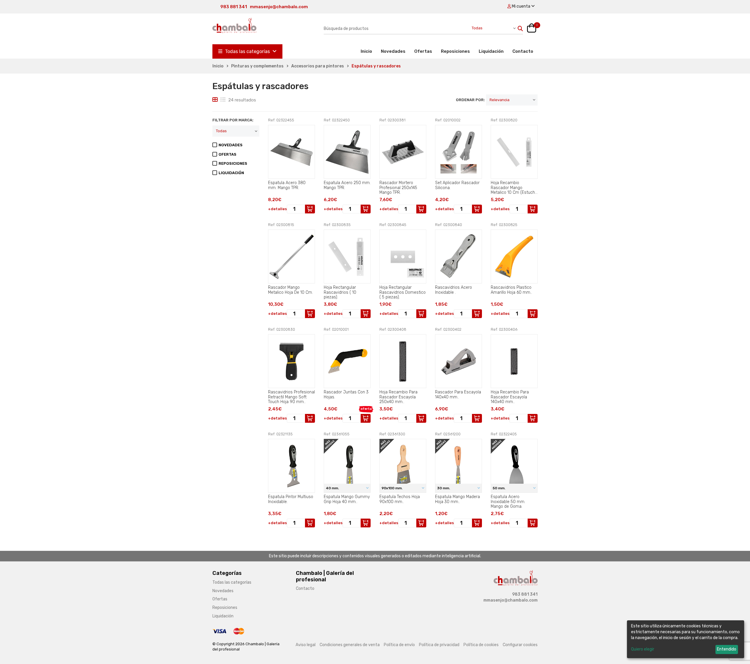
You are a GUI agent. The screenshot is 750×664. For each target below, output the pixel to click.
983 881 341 (233, 6)
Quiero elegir (642, 649)
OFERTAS (227, 154)
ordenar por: (470, 100)
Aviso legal (306, 644)
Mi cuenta (521, 6)
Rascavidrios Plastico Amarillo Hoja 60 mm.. (511, 290)
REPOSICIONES (233, 163)
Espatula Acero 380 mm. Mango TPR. (287, 185)
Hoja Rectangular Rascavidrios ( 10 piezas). (340, 292)
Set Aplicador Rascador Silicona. (457, 185)
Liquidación (491, 51)
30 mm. (444, 488)
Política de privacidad (439, 644)
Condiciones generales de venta (350, 644)
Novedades (393, 51)
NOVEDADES (231, 145)
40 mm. (333, 488)
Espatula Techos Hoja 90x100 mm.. (399, 499)
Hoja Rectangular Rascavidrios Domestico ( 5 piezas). (402, 292)
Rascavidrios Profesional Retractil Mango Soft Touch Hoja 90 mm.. (291, 397)
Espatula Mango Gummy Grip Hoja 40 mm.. (347, 499)
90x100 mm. (392, 488)
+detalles (277, 209)
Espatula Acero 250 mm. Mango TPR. (347, 185)
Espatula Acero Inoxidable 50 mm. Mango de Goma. (508, 501)
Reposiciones (455, 51)
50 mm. (499, 488)
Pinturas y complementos (257, 66)
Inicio (368, 51)
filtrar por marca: (232, 120)
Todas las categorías (247, 51)
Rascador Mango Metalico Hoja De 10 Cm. (290, 290)
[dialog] (685, 639)
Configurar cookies (520, 644)
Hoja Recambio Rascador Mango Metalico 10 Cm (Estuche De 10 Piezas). (514, 187)
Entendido (726, 649)
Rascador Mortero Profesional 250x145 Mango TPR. (398, 187)
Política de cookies (481, 644)
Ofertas (423, 51)
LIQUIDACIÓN (231, 173)
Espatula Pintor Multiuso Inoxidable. (290, 499)
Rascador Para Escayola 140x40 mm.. (458, 395)
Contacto (522, 51)
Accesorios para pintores (317, 66)
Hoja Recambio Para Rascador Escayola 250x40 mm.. (398, 397)
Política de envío (399, 644)
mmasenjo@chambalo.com (279, 6)
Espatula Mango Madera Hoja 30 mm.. (457, 499)
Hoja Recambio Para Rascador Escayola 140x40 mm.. (510, 397)
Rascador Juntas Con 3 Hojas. (346, 395)
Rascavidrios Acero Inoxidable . (453, 290)
